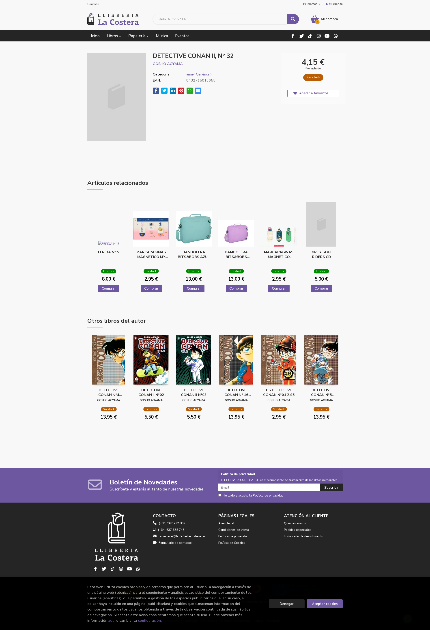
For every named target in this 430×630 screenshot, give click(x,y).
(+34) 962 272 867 (172, 523)
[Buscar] (293, 19)
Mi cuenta (336, 4)
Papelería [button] (137, 36)
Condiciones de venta (233, 530)
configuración (149, 620)
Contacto (93, 4)
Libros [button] (113, 36)
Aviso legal (226, 523)
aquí (111, 620)
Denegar (287, 604)
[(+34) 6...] (335, 36)
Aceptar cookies (325, 604)
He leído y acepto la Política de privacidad (253, 496)
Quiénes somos (295, 523)
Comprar (109, 288)
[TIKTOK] (310, 36)
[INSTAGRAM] (318, 36)
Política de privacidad (233, 536)
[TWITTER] (301, 36)
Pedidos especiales (297, 530)
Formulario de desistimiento (303, 536)
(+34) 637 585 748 (171, 530)
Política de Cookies (231, 543)
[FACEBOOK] (293, 36)
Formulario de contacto (175, 543)
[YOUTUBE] (327, 36)
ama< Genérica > (199, 74)
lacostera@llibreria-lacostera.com (183, 536)
